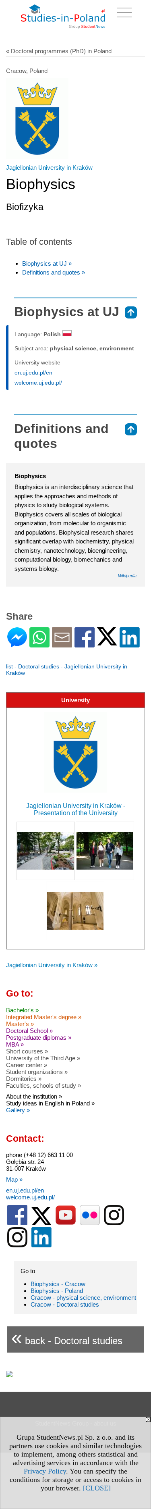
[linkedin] (41, 1245)
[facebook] (17, 1223)
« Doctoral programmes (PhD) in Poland (59, 51)
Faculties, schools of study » (43, 1085)
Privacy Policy (45, 1471)
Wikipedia (127, 575)
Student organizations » (37, 1071)
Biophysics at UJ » (47, 263)
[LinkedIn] (130, 644)
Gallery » (18, 1110)
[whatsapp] (39, 644)
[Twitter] (107, 642)
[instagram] (114, 1223)
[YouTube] (65, 1223)
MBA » (15, 1044)
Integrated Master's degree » (43, 1017)
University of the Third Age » (43, 1058)
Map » (14, 1179)
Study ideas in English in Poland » (50, 1103)
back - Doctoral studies (66, 1337)
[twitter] (41, 1223)
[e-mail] (62, 644)
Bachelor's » (22, 1010)
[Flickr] (90, 1223)
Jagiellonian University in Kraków (49, 167)
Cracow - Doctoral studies (65, 1304)
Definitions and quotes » (53, 272)
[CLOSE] (97, 1488)
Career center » (26, 1065)
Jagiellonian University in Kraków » (51, 965)
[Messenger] (17, 644)
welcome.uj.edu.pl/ (38, 382)
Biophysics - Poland (57, 1290)
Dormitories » (23, 1078)
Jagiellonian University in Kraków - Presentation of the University (75, 809)
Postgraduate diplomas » (38, 1037)
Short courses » (27, 1051)
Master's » (20, 1023)
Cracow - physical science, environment (83, 1297)
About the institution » (34, 1096)
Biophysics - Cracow (58, 1283)
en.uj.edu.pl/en (33, 372)
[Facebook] (84, 644)
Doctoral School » (29, 1030)
